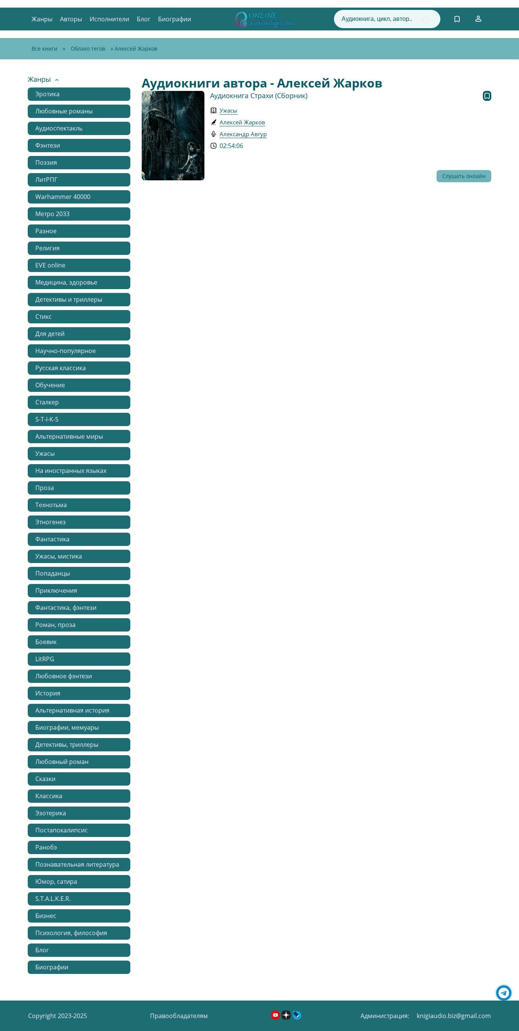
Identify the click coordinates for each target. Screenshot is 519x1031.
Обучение (50, 385)
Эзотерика (50, 813)
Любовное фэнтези (63, 676)
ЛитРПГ (46, 179)
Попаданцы (52, 573)
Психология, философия (71, 933)
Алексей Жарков (242, 122)
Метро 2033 (52, 214)
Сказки (45, 779)
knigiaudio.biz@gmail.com (454, 1016)
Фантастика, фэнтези (66, 607)
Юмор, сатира (56, 881)
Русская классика (60, 368)
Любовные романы (64, 111)
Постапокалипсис (61, 830)
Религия (47, 248)
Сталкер (47, 402)
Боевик (46, 642)
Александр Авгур (243, 134)
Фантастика (52, 539)
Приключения (56, 590)
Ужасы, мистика (58, 556)
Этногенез (50, 522)
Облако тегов (88, 48)
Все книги (44, 48)
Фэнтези (47, 145)
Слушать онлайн (464, 176)
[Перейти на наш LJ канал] (296, 1017)
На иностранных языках (70, 470)
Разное (46, 231)
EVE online (50, 265)
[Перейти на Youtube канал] (276, 1017)
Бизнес (45, 916)
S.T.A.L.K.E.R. (53, 898)
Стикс (43, 316)
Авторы (71, 19)
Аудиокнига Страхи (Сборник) (258, 95)
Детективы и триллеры (68, 299)
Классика (48, 796)
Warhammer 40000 (62, 197)
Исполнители (109, 19)
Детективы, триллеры (66, 744)
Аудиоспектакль (58, 128)
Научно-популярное (65, 351)
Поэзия (46, 162)
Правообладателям (179, 1016)
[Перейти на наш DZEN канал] (287, 1017)
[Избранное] (457, 19)
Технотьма (51, 505)
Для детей (50, 333)
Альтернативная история (72, 710)
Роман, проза (55, 625)
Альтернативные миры (69, 436)
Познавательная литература (77, 864)
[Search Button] (425, 19)
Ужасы (45, 453)
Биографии (174, 19)
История (47, 693)
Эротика (47, 94)
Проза (44, 488)
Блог (143, 19)
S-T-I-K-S (47, 419)
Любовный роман (62, 761)
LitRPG (44, 659)
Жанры (42, 19)
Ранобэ (46, 847)
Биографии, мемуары (67, 727)
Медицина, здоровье (66, 282)
